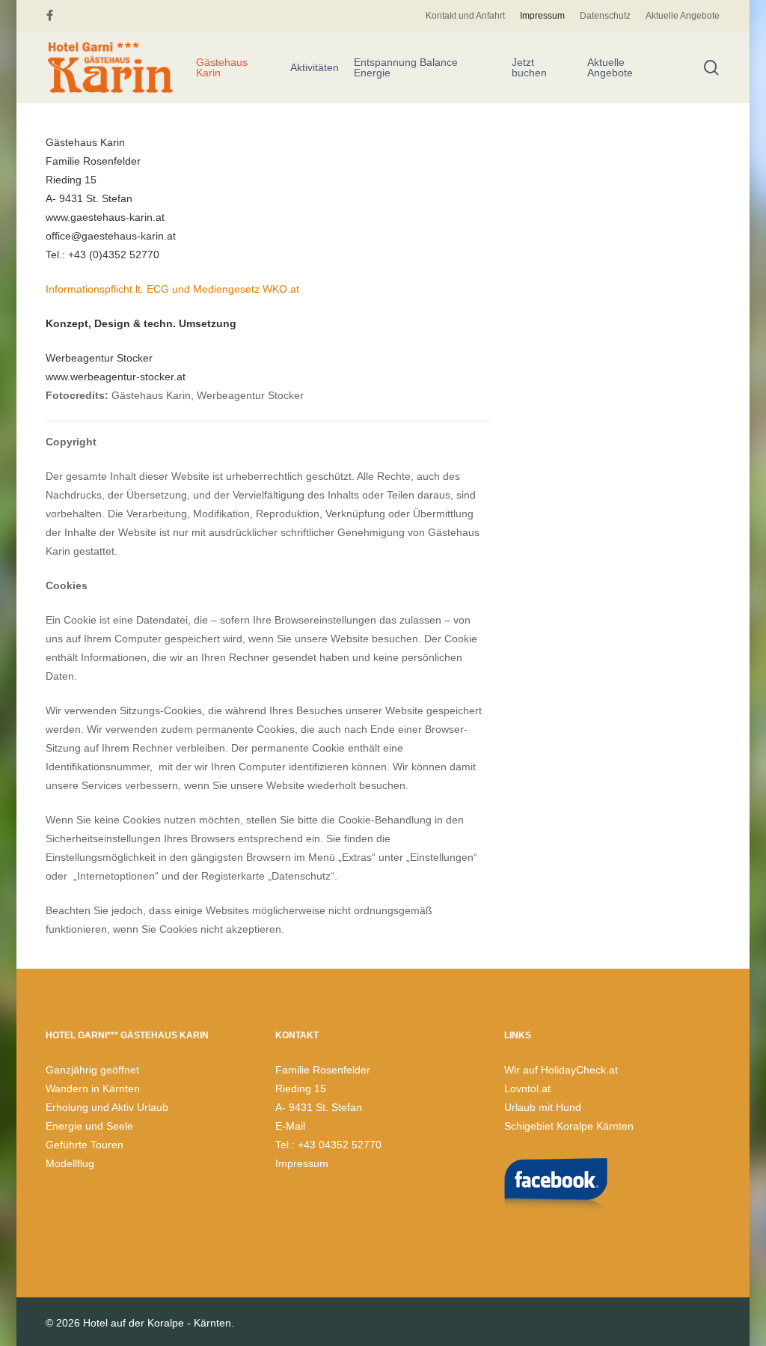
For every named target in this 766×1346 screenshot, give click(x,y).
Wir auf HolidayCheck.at (561, 1070)
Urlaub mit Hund (542, 1107)
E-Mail (290, 1126)
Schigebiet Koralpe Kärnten (569, 1126)
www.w (62, 377)
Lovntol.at (527, 1088)
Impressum (301, 1163)
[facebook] (49, 15)
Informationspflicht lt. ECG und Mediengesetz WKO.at (172, 289)
